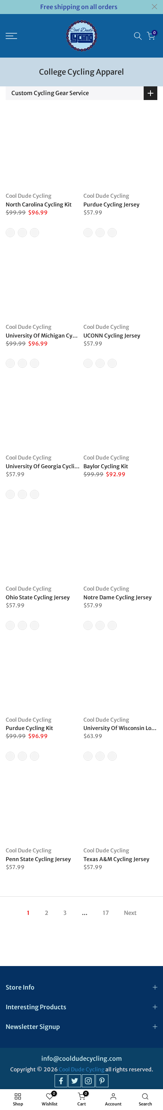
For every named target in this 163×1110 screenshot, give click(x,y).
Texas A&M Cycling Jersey (116, 859)
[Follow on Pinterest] (102, 1080)
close (154, 6)
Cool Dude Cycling (29, 195)
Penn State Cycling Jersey (38, 859)
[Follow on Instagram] (88, 1080)
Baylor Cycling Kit (105, 466)
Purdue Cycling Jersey (111, 204)
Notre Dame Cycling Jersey (117, 597)
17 (106, 912)
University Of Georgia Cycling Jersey (52, 466)
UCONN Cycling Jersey (111, 335)
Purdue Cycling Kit (29, 728)
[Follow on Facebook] (61, 1080)
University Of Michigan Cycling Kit (49, 335)
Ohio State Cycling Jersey (38, 597)
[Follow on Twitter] (74, 1080)
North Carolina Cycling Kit (39, 204)
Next (130, 912)
